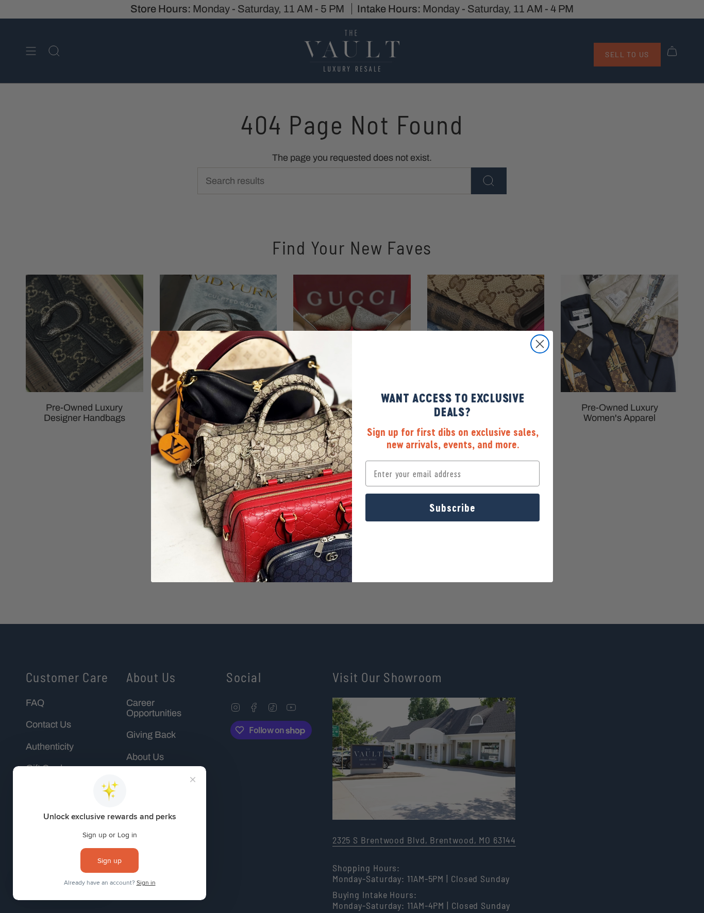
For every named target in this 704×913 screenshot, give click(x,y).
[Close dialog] (540, 344)
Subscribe (452, 507)
